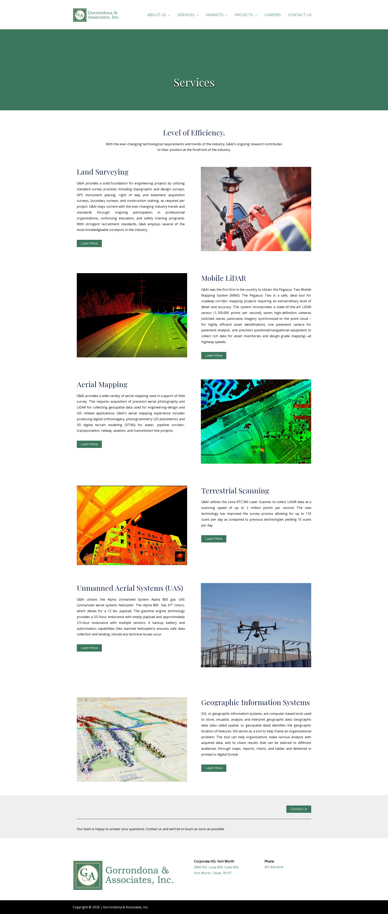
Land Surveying (103, 171)
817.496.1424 (274, 867)
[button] (256, 734)
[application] (168, 15)
